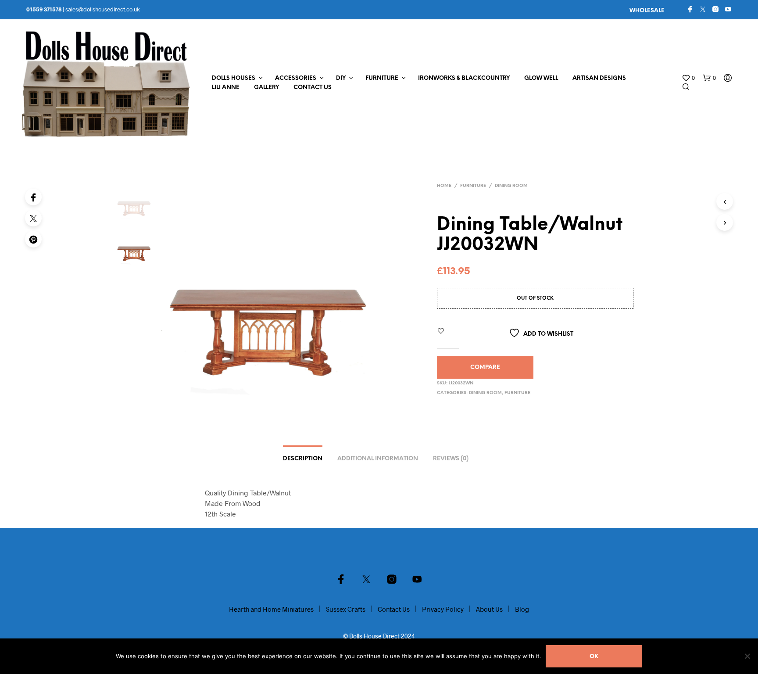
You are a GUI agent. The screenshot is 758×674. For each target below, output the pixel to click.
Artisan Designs (599, 78)
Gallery (266, 87)
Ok (594, 657)
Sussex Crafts (345, 609)
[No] (747, 656)
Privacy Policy (443, 609)
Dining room (511, 185)
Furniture (381, 78)
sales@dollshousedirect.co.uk (102, 9)
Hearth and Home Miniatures (271, 609)
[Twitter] (702, 9)
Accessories (295, 78)
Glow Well (541, 78)
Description (302, 459)
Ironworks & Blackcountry (464, 78)
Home (444, 185)
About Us (489, 609)
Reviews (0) (450, 459)
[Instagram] (715, 9)
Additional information (377, 459)
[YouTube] (728, 9)
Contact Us (312, 87)
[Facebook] (690, 9)
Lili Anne (226, 87)
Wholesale (647, 11)
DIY (341, 78)
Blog (522, 609)
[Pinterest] (33, 239)
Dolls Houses (233, 78)
